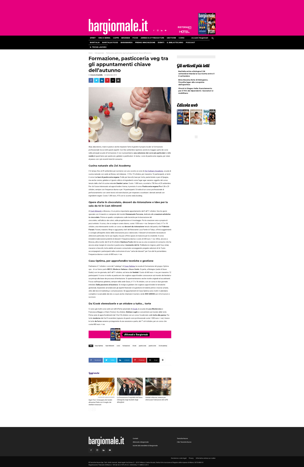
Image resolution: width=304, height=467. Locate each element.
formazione (126, 346)
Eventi (161, 42)
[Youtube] (165, 30)
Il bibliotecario (175, 42)
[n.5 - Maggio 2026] (209, 118)
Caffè (116, 38)
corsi (118, 346)
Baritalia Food (110, 42)
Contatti (135, 438)
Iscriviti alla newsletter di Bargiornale (145, 445)
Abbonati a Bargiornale (136, 334)
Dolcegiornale (99, 53)
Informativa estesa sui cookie (205, 458)
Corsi (181, 38)
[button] (212, 39)
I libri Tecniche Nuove (184, 442)
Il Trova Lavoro (98, 47)
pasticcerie (152, 346)
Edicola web (187, 104)
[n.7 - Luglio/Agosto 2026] (206, 24)
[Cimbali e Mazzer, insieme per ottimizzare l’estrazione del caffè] (158, 386)
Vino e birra (104, 38)
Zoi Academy (163, 346)
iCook (134, 346)
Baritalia (95, 42)
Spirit (93, 38)
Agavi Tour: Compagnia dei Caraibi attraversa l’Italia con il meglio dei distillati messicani (100, 402)
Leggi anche (94, 372)
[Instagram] (157, 30)
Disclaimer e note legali (179, 458)
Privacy (191, 458)
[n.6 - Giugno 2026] (196, 118)
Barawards (127, 42)
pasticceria (142, 346)
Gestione (171, 38)
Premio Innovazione (145, 42)
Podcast (190, 42)
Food (135, 38)
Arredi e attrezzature (152, 38)
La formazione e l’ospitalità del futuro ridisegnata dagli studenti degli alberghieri (129, 400)
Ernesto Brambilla (96, 75)
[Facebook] (154, 30)
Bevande (125, 38)
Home (91, 53)
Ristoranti (184, 27)
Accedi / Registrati (199, 38)
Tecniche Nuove (182, 438)
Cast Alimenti (109, 346)
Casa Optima (99, 346)
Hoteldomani (184, 32)
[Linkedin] (161, 30)
